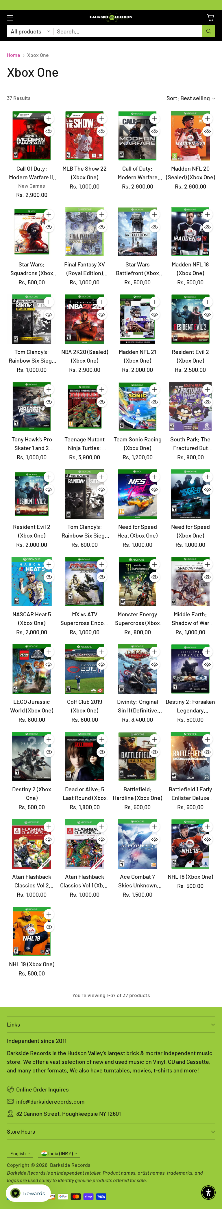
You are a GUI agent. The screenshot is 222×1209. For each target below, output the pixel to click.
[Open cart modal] (210, 17)
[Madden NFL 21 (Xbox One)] (137, 319)
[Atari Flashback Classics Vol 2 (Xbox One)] (31, 844)
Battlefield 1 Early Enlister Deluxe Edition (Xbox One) (190, 798)
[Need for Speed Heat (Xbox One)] (137, 494)
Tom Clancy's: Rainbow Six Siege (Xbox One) (85, 535)
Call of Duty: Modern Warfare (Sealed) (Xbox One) (137, 177)
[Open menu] (10, 17)
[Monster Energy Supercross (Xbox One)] (137, 581)
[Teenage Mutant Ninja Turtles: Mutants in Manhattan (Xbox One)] (84, 406)
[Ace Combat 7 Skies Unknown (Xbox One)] (137, 844)
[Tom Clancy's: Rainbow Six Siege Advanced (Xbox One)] (31, 319)
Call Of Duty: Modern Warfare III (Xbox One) (31, 177)
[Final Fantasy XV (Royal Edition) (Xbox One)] (84, 231)
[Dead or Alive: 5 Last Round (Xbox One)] (84, 756)
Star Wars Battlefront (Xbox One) (137, 273)
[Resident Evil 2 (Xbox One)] (190, 319)
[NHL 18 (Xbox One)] (190, 844)
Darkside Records (70, 1165)
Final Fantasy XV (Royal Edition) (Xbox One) (84, 273)
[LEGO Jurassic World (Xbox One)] (31, 669)
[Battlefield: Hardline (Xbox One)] (137, 756)
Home (13, 55)
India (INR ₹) (60, 1153)
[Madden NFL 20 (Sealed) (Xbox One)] (190, 136)
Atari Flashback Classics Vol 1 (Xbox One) (84, 885)
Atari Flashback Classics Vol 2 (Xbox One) (31, 885)
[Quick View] (49, 131)
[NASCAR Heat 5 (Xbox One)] (31, 581)
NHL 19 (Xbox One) (31, 963)
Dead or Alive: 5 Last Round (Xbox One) (85, 798)
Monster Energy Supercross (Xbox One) (137, 623)
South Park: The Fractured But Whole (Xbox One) (190, 448)
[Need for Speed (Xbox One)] (190, 494)
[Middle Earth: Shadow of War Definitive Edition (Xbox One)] (190, 581)
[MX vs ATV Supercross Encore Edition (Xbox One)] (84, 581)
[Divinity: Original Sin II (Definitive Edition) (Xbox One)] (137, 669)
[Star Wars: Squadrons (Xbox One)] (31, 231)
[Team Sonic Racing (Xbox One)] (137, 406)
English (18, 1153)
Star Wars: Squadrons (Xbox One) (31, 273)
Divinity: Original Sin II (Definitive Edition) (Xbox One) (138, 710)
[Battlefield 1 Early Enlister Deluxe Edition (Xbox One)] (190, 756)
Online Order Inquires (42, 1089)
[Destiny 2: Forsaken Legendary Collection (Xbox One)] (190, 669)
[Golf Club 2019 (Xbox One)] (84, 669)
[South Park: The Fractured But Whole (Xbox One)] (190, 406)
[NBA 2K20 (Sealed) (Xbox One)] (84, 319)
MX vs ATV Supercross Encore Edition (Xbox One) (84, 623)
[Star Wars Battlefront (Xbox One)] (137, 231)
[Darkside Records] (111, 17)
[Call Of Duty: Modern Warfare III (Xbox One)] (31, 136)
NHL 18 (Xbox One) (190, 876)
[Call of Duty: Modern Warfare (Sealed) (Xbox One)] (137, 136)
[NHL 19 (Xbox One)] (31, 931)
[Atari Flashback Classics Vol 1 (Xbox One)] (84, 844)
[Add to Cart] (49, 118)
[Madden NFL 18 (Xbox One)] (190, 231)
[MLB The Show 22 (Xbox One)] (84, 136)
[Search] (208, 31)
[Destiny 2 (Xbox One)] (31, 756)
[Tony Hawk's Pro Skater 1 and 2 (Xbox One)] (31, 406)
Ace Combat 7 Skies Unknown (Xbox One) (137, 885)
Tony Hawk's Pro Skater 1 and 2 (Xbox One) (32, 448)
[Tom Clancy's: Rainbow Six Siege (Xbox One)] (84, 494)
